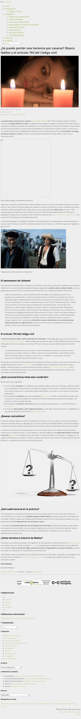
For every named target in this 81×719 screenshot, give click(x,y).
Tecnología (62, 704)
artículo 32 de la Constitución (59, 367)
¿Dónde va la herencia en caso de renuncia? (30, 676)
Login (78, 714)
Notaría (42, 704)
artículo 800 (46, 396)
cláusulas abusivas (11, 704)
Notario (28, 704)
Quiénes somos (15, 11)
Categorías (9, 14)
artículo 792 (27, 365)
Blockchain (3, 704)
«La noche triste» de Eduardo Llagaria (24, 684)
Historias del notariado (19, 22)
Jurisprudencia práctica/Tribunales (23, 24)
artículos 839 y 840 (37, 411)
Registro (46, 704)
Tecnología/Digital (16, 35)
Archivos (4, 667)
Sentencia (51, 704)
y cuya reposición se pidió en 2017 (64, 215)
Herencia (24, 618)
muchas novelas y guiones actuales (13, 341)
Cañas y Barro (72, 543)
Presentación (10, 9)
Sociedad (56, 704)
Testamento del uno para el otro (34, 681)
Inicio (7, 6)
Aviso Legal (62, 712)
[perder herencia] (40, 107)
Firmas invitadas (16, 19)
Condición (4, 618)
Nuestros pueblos (16, 32)
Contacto (9, 40)
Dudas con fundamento (19, 17)
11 (25, 572)
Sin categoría (9, 656)
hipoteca (24, 704)
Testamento (31, 618)
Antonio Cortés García (8, 572)
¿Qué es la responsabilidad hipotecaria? (37, 679)
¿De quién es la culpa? (18, 686)
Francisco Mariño (27, 557)
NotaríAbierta (15, 30)
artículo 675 (13, 435)
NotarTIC (9, 38)
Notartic (37, 704)
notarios (33, 704)
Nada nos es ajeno (17, 27)
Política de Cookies (74, 712)
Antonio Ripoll (39, 557)
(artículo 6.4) (9, 406)
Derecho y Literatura (14, 618)
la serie (33, 545)
